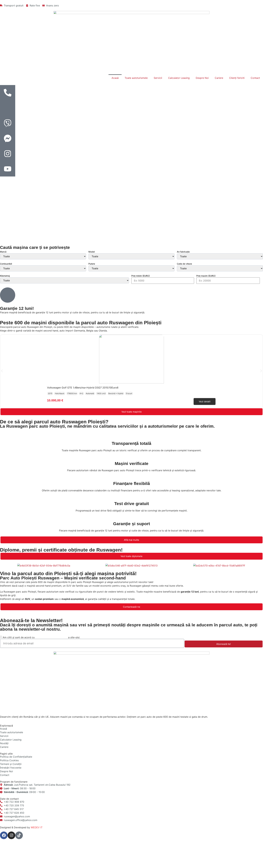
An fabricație (183, 252)
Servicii (158, 77)
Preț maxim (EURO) (206, 276)
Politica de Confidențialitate (51, 637)
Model (91, 252)
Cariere (219, 77)
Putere (91, 264)
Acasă (115, 77)
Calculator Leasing (179, 77)
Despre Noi (202, 77)
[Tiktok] (19, 835)
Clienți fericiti (237, 77)
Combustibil (6, 264)
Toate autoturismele (136, 77)
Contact (255, 77)
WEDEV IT (36, 827)
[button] (2, 371)
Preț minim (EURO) (140, 276)
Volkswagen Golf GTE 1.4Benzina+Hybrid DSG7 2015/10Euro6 (82, 387)
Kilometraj (5, 276)
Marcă (3, 252)
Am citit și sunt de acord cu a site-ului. (41, 637)
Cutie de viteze (184, 264)
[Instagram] (11, 835)
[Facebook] (4, 835)
